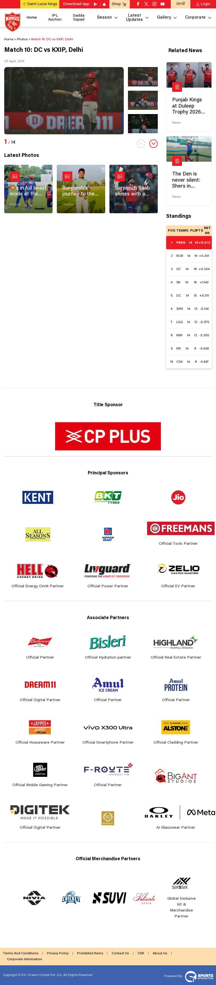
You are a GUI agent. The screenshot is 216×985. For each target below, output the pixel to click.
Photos (15, 204)
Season (104, 17)
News (176, 122)
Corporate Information (24, 959)
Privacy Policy (58, 953)
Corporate (195, 17)
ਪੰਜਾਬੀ (180, 4)
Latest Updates (134, 18)
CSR (141, 953)
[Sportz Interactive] (198, 976)
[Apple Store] (104, 4)
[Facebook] (138, 4)
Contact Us (120, 953)
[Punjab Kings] (12, 21)
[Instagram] (154, 4)
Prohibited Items (90, 953)
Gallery (164, 17)
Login (205, 4)
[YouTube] (163, 4)
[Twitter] (146, 4)
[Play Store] (95, 4)
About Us (160, 953)
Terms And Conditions (21, 953)
